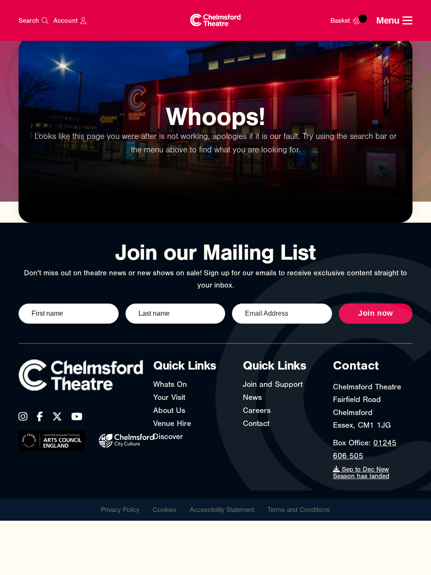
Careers (257, 410)
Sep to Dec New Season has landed (361, 473)
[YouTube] (76, 416)
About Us (169, 410)
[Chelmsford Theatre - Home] (215, 20)
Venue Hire (172, 423)
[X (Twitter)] (57, 416)
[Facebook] (40, 416)
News (252, 397)
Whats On (170, 384)
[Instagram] (23, 416)
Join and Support (273, 384)
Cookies (164, 509)
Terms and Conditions (299, 509)
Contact (256, 423)
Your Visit (169, 397)
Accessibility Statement (222, 509)
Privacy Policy (120, 509)
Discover (168, 436)
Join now (375, 313)
